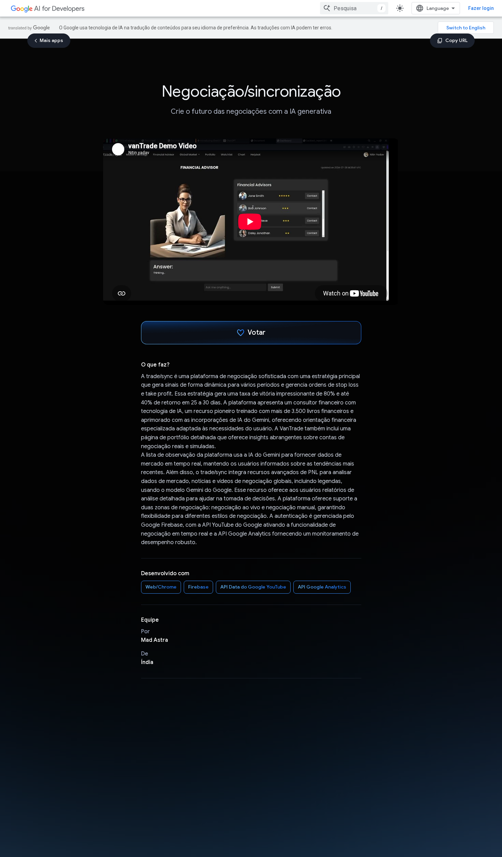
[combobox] (354, 8)
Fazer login (481, 8)
